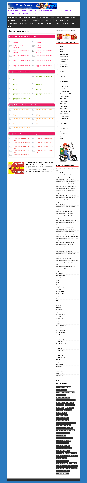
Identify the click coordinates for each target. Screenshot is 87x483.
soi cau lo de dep (70, 430)
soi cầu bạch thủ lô (61, 455)
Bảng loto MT (59, 362)
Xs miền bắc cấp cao (55, 17)
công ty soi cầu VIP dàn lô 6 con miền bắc (65, 202)
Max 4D (62, 74)
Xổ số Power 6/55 (64, 69)
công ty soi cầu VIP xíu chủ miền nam (64, 268)
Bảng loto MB (59, 366)
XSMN (61, 20)
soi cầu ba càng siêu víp (70, 453)
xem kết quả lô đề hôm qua (63, 471)
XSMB (56, 20)
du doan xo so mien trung (63, 397)
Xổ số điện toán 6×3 (60, 314)
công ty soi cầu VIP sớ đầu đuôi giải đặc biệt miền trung (67, 239)
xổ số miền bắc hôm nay (62, 473)
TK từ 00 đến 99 (64, 118)
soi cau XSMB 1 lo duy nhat (63, 450)
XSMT (67, 20)
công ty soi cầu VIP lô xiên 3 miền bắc (64, 213)
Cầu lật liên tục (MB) (65, 89)
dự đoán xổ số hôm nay (62, 417)
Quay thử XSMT (64, 133)
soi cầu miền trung (61, 468)
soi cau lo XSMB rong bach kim (64, 448)
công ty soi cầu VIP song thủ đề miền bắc (65, 218)
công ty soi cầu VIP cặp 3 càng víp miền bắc (66, 186)
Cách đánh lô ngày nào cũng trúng (65, 392)
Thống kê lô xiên (64, 101)
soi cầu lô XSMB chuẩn (62, 463)
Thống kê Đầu (63, 106)
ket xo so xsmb (60, 427)
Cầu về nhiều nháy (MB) (65, 93)
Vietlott (32, 23)
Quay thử (74, 23)
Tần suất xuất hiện (64, 116)
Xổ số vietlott (63, 64)
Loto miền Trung (64, 126)
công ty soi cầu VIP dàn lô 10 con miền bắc (65, 197)
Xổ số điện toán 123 (64, 81)
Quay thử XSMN (64, 131)
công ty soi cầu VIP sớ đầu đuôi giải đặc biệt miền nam (67, 263)
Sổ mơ (9, 26)
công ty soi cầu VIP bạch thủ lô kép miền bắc (66, 181)
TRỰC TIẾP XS (49, 20)
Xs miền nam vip (12, 20)
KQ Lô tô (65, 23)
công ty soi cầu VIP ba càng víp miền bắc (65, 177)
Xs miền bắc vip (43, 17)
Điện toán (40, 23)
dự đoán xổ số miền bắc (62, 420)
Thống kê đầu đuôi (64, 96)
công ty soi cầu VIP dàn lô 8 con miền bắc (65, 206)
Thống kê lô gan (64, 98)
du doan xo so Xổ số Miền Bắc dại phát (66, 400)
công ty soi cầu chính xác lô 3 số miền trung (66, 246)
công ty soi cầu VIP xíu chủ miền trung (64, 244)
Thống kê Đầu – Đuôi (65, 111)
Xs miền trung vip (69, 17)
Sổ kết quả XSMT (64, 61)
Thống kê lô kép (64, 103)
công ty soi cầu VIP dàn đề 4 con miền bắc (65, 188)
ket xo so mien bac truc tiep (63, 425)
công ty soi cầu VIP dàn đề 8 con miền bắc (65, 193)
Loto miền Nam (63, 123)
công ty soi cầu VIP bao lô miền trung (64, 227)
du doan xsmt (60, 407)
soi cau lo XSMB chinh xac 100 (64, 440)
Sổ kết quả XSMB (64, 56)
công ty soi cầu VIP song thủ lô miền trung (65, 242)
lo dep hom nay (60, 430)
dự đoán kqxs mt (69, 407)
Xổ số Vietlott (59, 309)
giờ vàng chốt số (61, 422)
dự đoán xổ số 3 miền (62, 415)
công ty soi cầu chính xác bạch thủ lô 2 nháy (66, 174)
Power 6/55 (58, 305)
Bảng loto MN (59, 364)
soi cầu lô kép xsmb (61, 458)
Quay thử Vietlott (64, 136)
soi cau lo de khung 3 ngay (63, 433)
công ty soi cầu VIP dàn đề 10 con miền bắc (66, 195)
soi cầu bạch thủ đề (72, 455)
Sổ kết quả (23, 23)
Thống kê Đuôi (63, 108)
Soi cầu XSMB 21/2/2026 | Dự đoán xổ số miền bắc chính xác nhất (39, 163)
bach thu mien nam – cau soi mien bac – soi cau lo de (22, 17)
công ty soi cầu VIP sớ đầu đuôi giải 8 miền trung (67, 236)
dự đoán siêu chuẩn (61, 412)
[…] (26, 172)
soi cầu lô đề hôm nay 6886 (71, 465)
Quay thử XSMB (64, 128)
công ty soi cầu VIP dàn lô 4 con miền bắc (65, 199)
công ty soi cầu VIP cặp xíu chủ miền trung (65, 229)
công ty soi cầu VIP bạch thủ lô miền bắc (65, 184)
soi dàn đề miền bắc (72, 468)
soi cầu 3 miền (60, 453)
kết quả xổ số (69, 427)
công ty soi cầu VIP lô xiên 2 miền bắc (64, 211)
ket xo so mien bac (71, 422)
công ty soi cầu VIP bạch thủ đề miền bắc (65, 179)
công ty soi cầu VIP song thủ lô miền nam (65, 266)
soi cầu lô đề (60, 465)
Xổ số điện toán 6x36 (65, 79)
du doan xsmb (60, 405)
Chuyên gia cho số (25, 20)
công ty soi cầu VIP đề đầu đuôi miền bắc (65, 209)
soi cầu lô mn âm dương (62, 460)
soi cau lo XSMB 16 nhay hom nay (64, 438)
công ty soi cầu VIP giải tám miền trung (65, 234)
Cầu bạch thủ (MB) (64, 86)
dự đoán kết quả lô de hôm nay (64, 410)
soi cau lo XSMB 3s (61, 435)
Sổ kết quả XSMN (64, 59)
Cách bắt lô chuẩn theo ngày (64, 387)
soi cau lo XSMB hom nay (62, 443)
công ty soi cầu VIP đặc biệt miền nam (64, 256)
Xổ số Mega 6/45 (64, 66)
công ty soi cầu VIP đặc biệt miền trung (65, 231)
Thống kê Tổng (64, 113)
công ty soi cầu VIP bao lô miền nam (64, 251)
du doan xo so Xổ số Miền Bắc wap (65, 402)
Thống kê (56, 23)
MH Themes (29, 480)
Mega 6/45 (58, 307)
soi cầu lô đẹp (72, 463)
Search (72, 30)
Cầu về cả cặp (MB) (64, 91)
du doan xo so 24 (61, 395)
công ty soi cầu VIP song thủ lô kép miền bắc (66, 220)
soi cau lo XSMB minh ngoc (63, 445)
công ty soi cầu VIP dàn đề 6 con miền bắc (65, 190)
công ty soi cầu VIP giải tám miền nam (64, 258)
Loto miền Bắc (63, 121)
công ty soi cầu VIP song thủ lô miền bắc (65, 222)
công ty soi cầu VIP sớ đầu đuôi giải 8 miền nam (67, 260)
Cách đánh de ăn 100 (61, 390)
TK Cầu (49, 23)
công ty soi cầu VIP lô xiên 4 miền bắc (64, 215)
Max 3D (62, 71)
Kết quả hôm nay (12, 23)
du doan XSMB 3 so (69, 405)
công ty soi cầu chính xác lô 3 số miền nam (65, 271)
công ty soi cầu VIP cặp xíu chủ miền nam (65, 253)
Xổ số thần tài (63, 84)
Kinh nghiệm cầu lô (38, 20)
